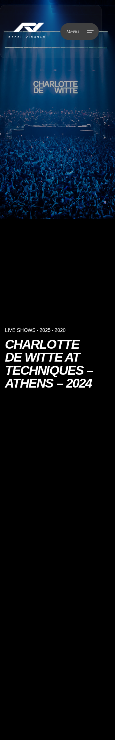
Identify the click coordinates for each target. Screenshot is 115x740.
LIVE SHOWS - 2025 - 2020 (35, 330)
